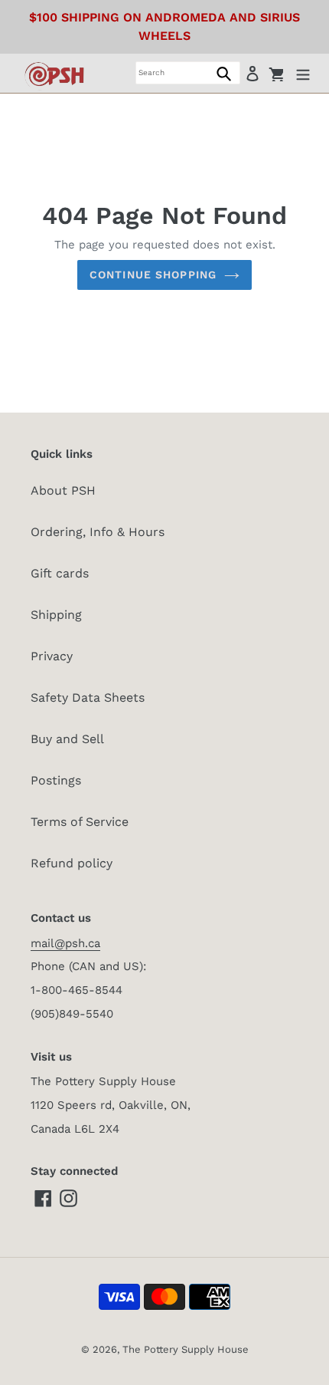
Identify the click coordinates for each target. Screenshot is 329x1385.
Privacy (52, 656)
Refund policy (71, 863)
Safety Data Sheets (88, 697)
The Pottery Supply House (185, 1349)
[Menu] (303, 73)
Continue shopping (153, 274)
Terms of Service (80, 821)
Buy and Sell (67, 739)
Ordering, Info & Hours (97, 532)
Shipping (56, 614)
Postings (56, 780)
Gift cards (60, 573)
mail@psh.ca (65, 943)
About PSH (63, 490)
